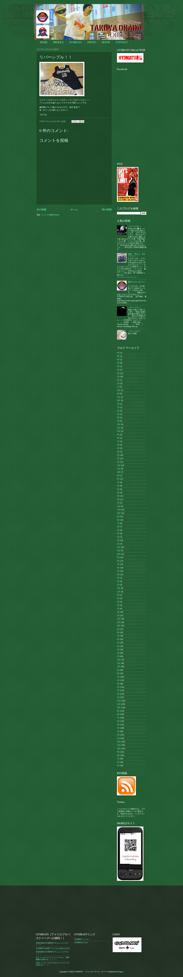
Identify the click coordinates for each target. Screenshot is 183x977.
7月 (118, 407)
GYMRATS (75, 42)
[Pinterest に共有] (83, 121)
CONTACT (122, 42)
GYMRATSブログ (81, 943)
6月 (118, 353)
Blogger (120, 972)
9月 (118, 394)
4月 (118, 370)
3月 (118, 363)
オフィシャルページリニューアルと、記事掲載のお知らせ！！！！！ (52, 958)
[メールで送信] (72, 121)
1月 (118, 377)
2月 (118, 373)
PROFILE (58, 42)
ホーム (74, 209)
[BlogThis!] (75, 121)
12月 (119, 397)
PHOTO (91, 42)
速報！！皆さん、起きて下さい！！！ (136, 255)
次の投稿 (41, 209)
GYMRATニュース (81, 939)
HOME (44, 42)
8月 (118, 356)
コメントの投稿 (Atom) (50, 215)
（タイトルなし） (135, 226)
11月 (119, 428)
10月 (119, 390)
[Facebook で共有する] (80, 121)
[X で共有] (77, 121)
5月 (118, 360)
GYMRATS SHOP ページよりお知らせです (53, 948)
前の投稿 (107, 209)
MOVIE (106, 42)
